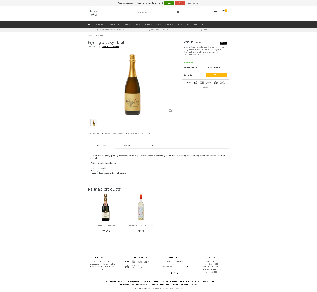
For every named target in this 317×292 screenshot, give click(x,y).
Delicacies (147, 24)
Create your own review (110, 47)
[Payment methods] (189, 82)
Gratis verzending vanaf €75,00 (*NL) (113, 30)
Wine (126, 24)
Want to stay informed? (175, 261)
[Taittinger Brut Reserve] (105, 207)
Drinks (136, 24)
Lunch (194, 284)
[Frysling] (223, 43)
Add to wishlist (94, 133)
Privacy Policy (209, 281)
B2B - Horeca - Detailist (159, 30)
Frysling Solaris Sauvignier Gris (141, 225)
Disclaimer (196, 281)
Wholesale (185, 284)
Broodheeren (133, 281)
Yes (169, 3)
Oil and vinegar (99, 24)
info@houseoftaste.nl (212, 269)
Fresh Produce (114, 24)
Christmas (146, 281)
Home (90, 36)
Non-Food (168, 24)
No (180, 3)
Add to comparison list (135, 133)
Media (195, 24)
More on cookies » (192, 3)
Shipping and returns (160, 284)
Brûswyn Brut (98, 36)
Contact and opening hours (113, 281)
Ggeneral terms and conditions (176, 281)
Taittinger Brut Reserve (106, 225)
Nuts (157, 24)
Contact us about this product (113, 133)
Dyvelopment (179, 288)
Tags (152, 145)
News (187, 24)
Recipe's (204, 24)
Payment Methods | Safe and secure (134, 284)
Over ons (206, 30)
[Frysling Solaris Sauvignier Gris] (140, 207)
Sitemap (175, 284)
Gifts (178, 24)
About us (156, 281)
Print (148, 133)
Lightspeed (165, 288)
